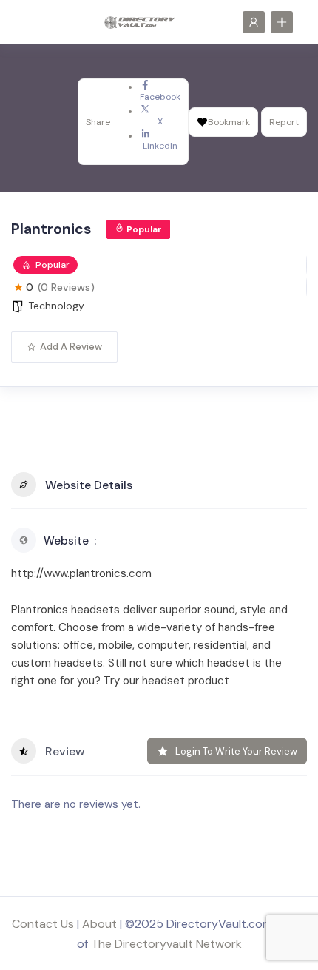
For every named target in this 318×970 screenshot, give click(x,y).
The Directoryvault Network (166, 944)
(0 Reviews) (66, 287)
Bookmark (229, 122)
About (99, 924)
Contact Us (43, 924)
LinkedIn (160, 146)
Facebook (160, 97)
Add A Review (71, 346)
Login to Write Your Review (236, 751)
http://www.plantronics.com (81, 573)
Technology (56, 305)
